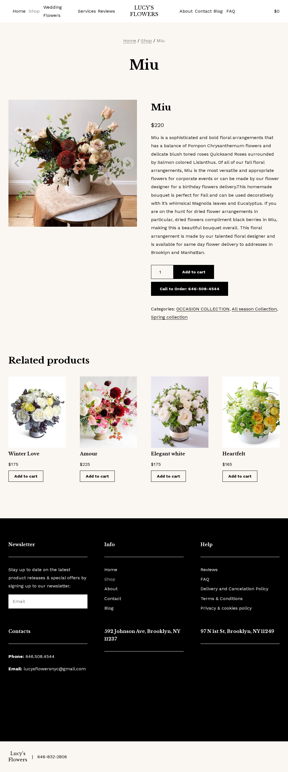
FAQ (230, 11)
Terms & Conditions (222, 598)
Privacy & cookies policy (226, 608)
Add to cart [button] (25, 476)
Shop (34, 11)
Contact (202, 11)
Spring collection (169, 317)
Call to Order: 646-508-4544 (189, 289)
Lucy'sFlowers (144, 11)
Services (86, 11)
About (185, 11)
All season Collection (254, 309)
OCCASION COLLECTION (203, 309)
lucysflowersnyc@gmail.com (55, 668)
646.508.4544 (40, 656)
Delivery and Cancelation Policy (234, 588)
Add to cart (193, 272)
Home (18, 11)
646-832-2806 (52, 756)
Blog (217, 11)
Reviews (105, 11)
